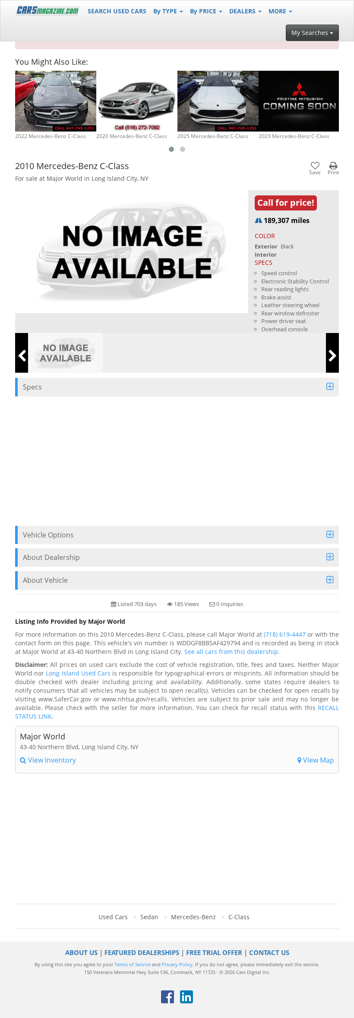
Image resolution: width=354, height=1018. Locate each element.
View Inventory (51, 760)
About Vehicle (45, 580)
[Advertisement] (177, 461)
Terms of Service (132, 964)
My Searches (310, 32)
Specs (32, 387)
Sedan (149, 917)
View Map (317, 760)
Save (315, 172)
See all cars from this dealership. (232, 651)
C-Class (239, 917)
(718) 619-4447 (285, 634)
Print (333, 172)
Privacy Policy (177, 964)
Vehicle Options (48, 535)
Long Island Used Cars (78, 673)
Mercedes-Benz (193, 917)
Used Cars (113, 917)
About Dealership (51, 557)
